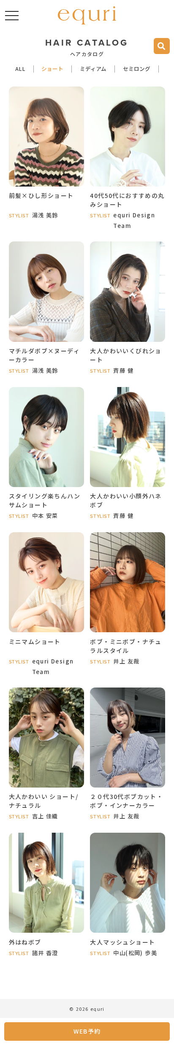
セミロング (136, 69)
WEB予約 (87, 1031)
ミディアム (93, 69)
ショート (52, 69)
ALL (20, 69)
